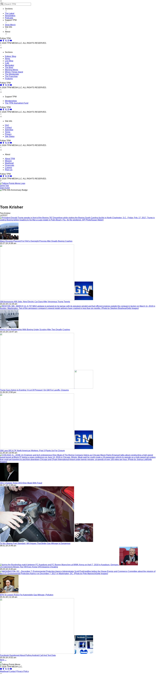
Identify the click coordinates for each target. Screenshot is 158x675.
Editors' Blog (10, 56)
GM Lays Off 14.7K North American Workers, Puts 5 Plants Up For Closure (32, 451)
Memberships (11, 101)
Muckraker (9, 65)
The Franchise (11, 76)
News (7, 59)
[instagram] (8, 41)
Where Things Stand (14, 72)
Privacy (8, 134)
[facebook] (3, 41)
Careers (8, 167)
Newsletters (10, 16)
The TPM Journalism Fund (16, 103)
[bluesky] (1, 41)
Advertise (9, 130)
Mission (8, 161)
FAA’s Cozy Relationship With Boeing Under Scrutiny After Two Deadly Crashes (35, 329)
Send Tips (4, 185)
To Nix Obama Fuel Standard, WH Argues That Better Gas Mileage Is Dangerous (35, 543)
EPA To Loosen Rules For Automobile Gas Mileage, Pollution (26, 595)
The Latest (9, 13)
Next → (3, 660)
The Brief (9, 67)
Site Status (9, 136)
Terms (7, 132)
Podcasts (9, 18)
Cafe (7, 63)
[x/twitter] (6, 41)
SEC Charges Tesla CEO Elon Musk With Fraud (21, 483)
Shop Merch (10, 25)
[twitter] (6, 669)
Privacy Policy (22, 671)
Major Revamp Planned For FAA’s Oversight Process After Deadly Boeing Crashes (36, 241)
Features (9, 79)
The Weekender (12, 74)
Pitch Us (8, 170)
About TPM (10, 159)
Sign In (3, 188)
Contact (8, 127)
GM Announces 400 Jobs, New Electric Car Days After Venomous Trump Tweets (35, 302)
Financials (9, 165)
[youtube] (11, 41)
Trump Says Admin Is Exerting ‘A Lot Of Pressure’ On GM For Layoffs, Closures (34, 390)
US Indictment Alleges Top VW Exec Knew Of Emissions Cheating (29, 567)
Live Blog (9, 61)
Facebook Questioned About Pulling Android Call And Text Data (28, 655)
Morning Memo (11, 70)
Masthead (9, 163)
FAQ (7, 125)
